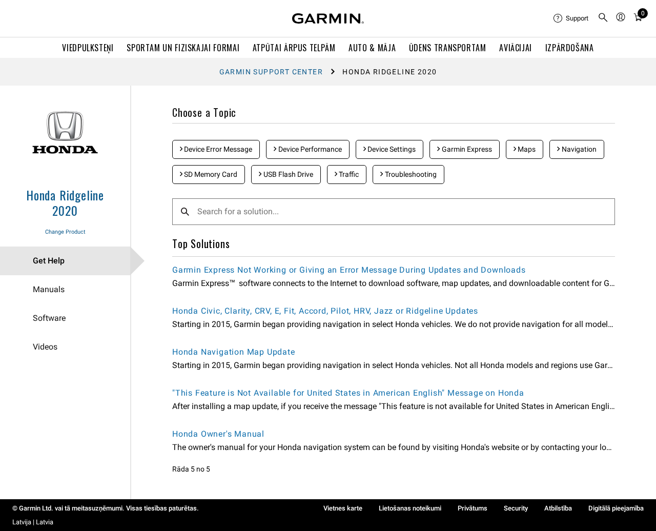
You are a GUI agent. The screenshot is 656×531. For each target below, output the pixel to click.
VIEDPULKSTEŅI (87, 48)
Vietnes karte (342, 508)
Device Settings (391, 149)
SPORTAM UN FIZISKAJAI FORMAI (183, 48)
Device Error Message (217, 149)
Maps (526, 149)
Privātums (472, 508)
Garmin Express (466, 149)
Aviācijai (515, 48)
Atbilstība (558, 508)
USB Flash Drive (287, 174)
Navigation (578, 149)
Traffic (348, 174)
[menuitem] (571, 18)
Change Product (65, 232)
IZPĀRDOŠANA (569, 48)
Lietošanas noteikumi (410, 508)
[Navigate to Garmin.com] (328, 18)
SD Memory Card (209, 174)
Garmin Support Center (271, 72)
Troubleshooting (410, 174)
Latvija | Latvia (32, 522)
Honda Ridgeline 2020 (65, 202)
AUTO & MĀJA (372, 48)
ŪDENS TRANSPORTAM (447, 48)
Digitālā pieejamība (616, 508)
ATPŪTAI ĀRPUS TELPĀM (294, 48)
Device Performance (309, 149)
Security (516, 508)
